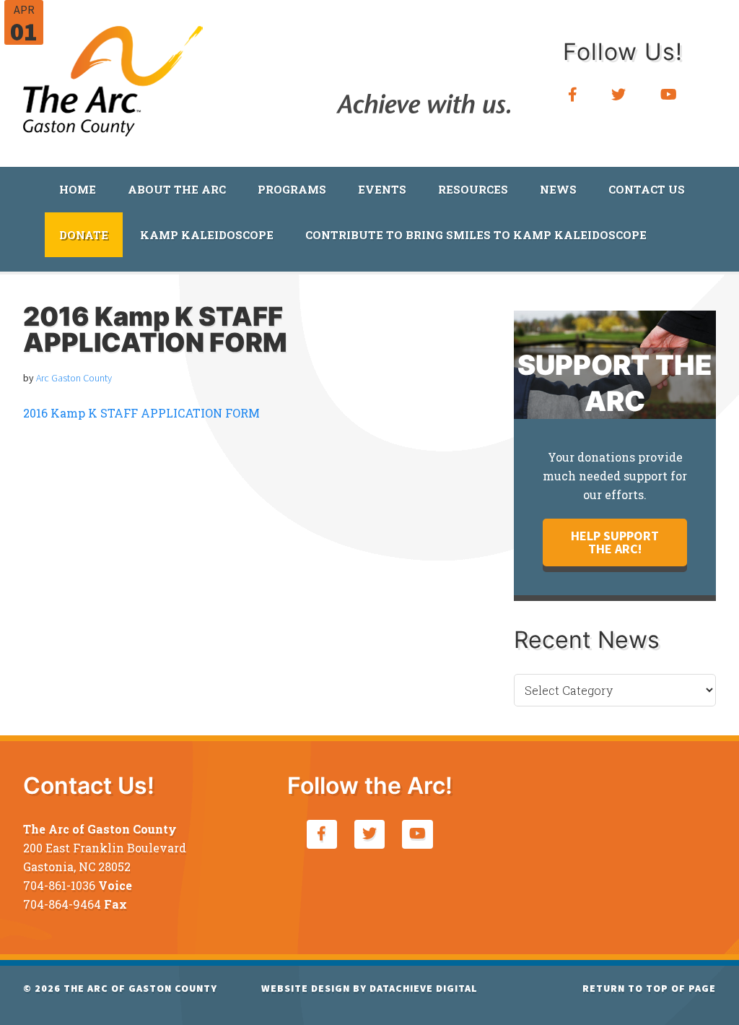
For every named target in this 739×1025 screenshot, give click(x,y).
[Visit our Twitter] (618, 95)
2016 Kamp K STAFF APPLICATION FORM (141, 412)
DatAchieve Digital (424, 988)
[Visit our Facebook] (573, 95)
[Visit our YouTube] (669, 95)
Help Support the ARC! (615, 542)
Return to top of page (649, 988)
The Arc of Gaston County (113, 76)
